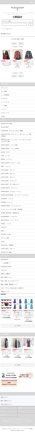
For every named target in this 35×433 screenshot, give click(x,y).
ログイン (3, 411)
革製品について (5, 291)
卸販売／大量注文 (5, 273)
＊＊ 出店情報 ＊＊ (6, 263)
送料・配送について (6, 277)
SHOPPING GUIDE (6, 266)
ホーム (3, 28)
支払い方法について (11, 419)
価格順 (18, 39)
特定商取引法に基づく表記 (8, 421)
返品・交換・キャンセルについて (10, 281)
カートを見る (21, 411)
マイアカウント (4, 407)
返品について (28, 419)
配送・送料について (20, 419)
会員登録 (20, 407)
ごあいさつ (4, 270)
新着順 (22, 39)
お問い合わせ (3, 415)
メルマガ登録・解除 (28, 421)
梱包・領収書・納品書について (9, 284)
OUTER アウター (9, 28)
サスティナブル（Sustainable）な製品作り (12, 288)
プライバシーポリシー (18, 421)
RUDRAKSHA (4, 259)
